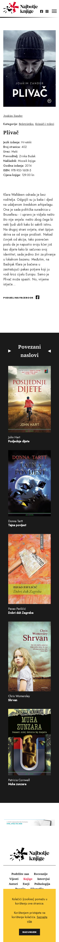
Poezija (20, 888)
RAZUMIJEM (29, 932)
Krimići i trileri (44, 123)
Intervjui (43, 878)
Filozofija (37, 888)
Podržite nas (20, 873)
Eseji (26, 883)
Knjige (27, 878)
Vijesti (14, 878)
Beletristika (26, 123)
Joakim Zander (13, 115)
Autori (13, 883)
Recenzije (41, 873)
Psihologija (42, 883)
